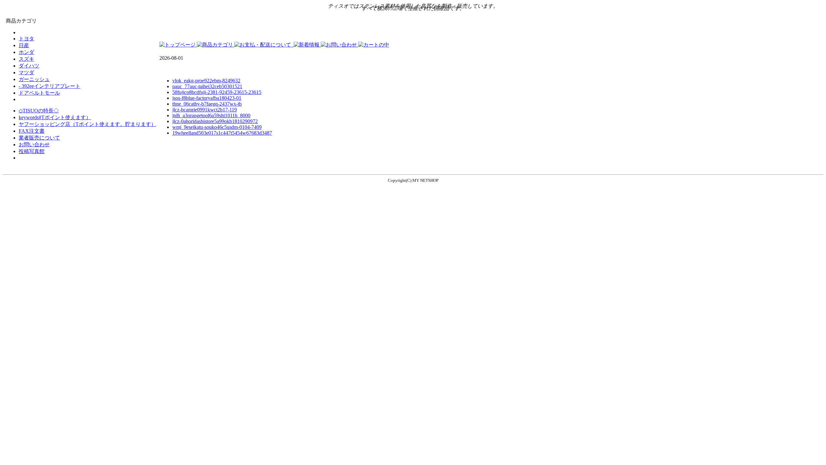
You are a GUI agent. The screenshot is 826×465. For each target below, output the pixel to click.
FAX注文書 (32, 131)
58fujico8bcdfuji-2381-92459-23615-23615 (216, 92)
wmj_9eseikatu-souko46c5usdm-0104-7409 (217, 127)
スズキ (26, 59)
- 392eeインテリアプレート (49, 86)
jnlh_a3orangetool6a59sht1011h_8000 (211, 115)
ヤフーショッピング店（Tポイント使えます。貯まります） (87, 124)
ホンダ (26, 52)
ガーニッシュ (34, 79)
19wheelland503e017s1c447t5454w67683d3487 (222, 133)
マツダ (26, 72)
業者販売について (39, 137)
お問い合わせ (34, 144)
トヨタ (26, 38)
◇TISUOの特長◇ (39, 110)
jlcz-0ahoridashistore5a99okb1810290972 (215, 121)
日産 (24, 45)
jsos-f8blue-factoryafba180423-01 (206, 98)
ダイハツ (29, 65)
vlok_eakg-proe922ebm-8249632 (206, 80)
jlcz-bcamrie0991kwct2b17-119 (204, 109)
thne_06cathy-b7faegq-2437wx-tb (207, 104)
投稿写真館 (32, 151)
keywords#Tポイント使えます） (55, 117)
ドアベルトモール (39, 93)
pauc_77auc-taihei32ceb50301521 (207, 86)
